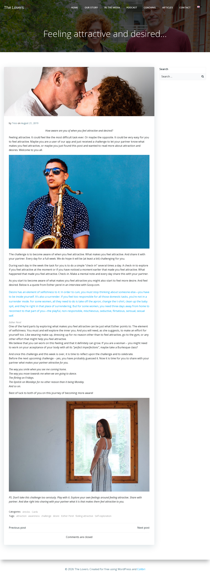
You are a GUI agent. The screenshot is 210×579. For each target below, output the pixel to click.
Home (74, 7)
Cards (35, 511)
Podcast (131, 7)
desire (56, 515)
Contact (185, 7)
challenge (46, 515)
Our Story (91, 7)
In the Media (112, 7)
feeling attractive (84, 515)
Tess (14, 123)
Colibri (141, 569)
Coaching (150, 7)
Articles (167, 7)
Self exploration (103, 515)
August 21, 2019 (29, 123)
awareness (34, 515)
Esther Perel (67, 515)
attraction (21, 515)
